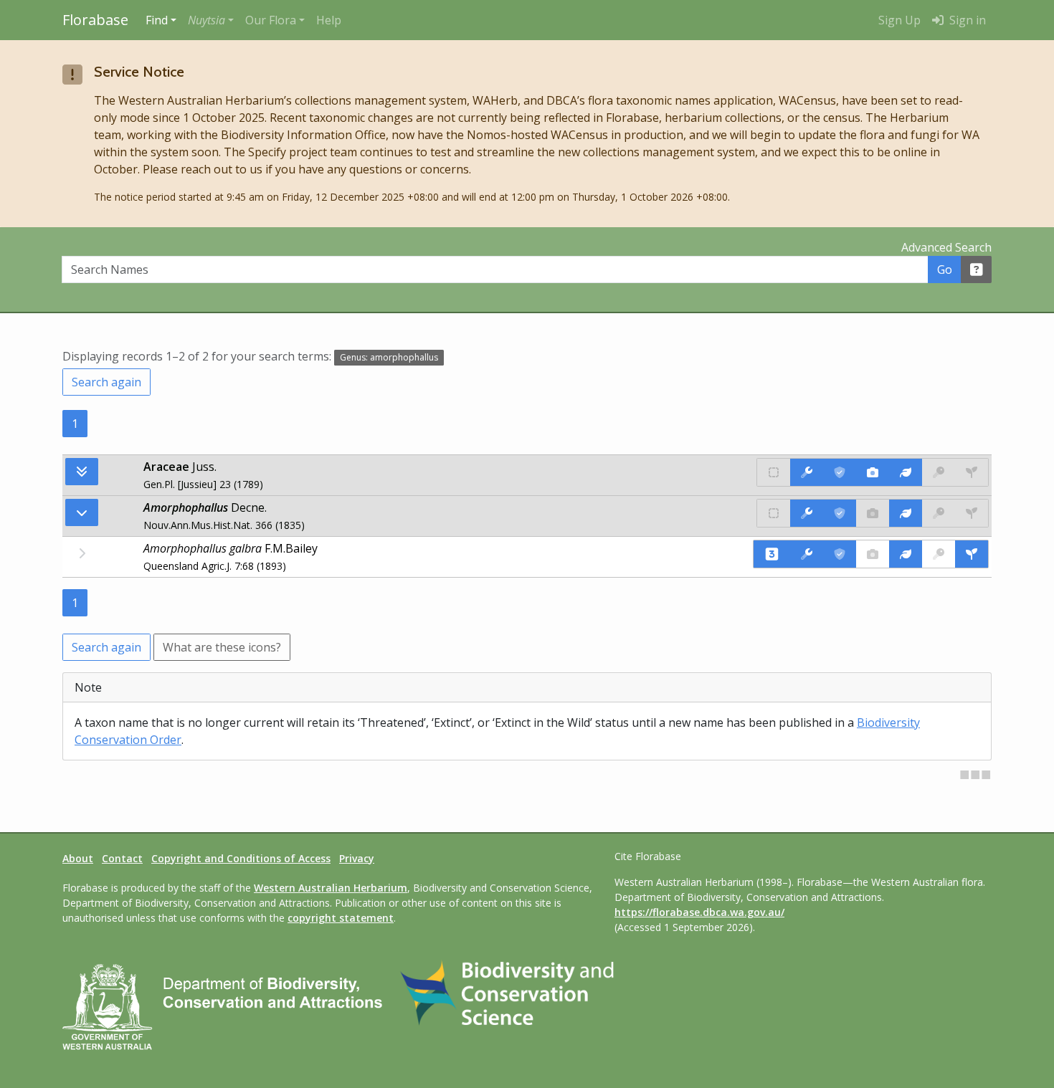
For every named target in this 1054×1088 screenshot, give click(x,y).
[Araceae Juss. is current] (839, 472)
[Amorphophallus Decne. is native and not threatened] (773, 513)
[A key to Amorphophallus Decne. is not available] (938, 513)
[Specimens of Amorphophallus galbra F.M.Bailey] (971, 554)
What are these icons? (222, 647)
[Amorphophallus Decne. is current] (839, 513)
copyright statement (341, 918)
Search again (106, 382)
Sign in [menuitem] (966, 20)
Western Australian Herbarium (330, 887)
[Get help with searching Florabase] (976, 269)
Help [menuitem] (328, 20)
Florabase (95, 19)
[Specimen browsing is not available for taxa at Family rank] (971, 472)
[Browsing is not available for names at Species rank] (81, 553)
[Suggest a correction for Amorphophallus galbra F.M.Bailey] (806, 554)
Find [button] (157, 20)
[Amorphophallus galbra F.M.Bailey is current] (839, 554)
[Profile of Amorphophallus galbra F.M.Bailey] (905, 554)
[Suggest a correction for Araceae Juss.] (806, 472)
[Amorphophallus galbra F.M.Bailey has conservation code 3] (772, 554)
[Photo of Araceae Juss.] (872, 472)
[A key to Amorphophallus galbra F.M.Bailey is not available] (938, 554)
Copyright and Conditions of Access (241, 858)
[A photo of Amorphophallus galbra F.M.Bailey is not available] (872, 554)
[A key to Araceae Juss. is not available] (938, 472)
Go (944, 269)
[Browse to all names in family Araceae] (81, 512)
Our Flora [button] (270, 20)
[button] (210, 20)
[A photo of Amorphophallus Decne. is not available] (872, 513)
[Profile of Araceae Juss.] (905, 472)
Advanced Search (946, 247)
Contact (122, 858)
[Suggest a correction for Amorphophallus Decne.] (806, 513)
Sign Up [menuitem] (899, 20)
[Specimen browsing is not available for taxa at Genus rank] (971, 513)
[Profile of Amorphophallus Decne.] (905, 513)
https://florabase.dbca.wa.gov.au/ (699, 912)
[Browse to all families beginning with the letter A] (81, 471)
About (77, 858)
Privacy (356, 858)
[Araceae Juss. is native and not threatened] (773, 472)
